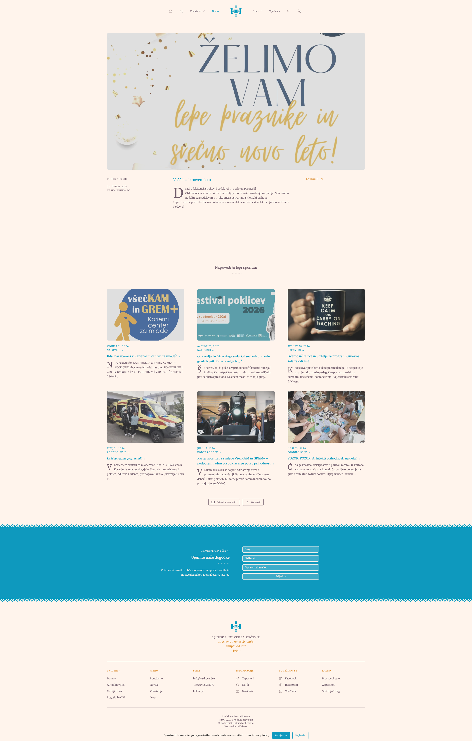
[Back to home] (236, 11)
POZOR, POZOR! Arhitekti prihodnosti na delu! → (324, 458)
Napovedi (114, 350)
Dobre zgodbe (117, 179)
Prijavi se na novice (227, 502)
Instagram (291, 684)
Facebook (291, 678)
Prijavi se (281, 576)
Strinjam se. (281, 735)
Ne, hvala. (300, 735)
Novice (215, 11)
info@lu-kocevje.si (204, 678)
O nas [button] (255, 11)
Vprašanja (274, 11)
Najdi (245, 684)
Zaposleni (248, 678)
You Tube (290, 691)
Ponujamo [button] (195, 11)
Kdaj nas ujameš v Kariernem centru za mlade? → (144, 356)
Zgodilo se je (116, 452)
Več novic (256, 502)
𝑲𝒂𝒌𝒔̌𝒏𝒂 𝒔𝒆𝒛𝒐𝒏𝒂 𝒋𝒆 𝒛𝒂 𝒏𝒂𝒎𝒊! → (126, 458)
